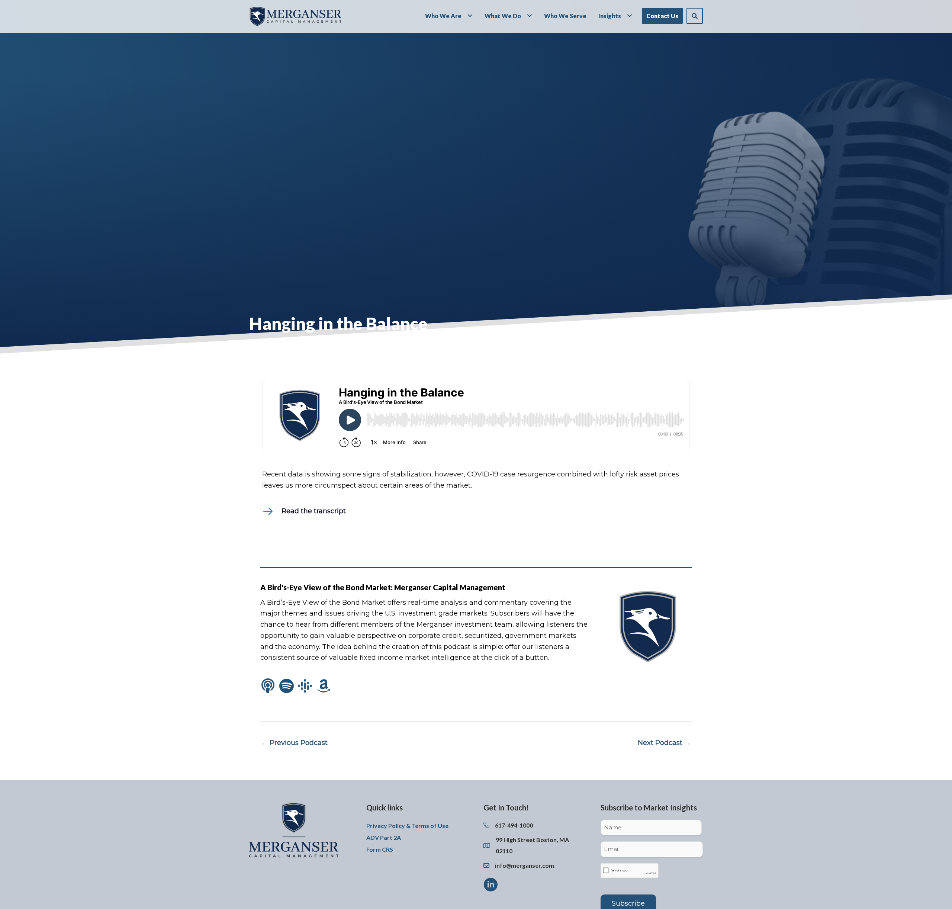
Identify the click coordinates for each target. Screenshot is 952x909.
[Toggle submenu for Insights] (629, 15)
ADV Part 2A (383, 837)
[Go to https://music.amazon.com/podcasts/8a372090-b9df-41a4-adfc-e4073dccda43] (323, 686)
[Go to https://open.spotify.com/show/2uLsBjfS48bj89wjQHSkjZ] (286, 686)
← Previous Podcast (294, 743)
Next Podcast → (664, 743)
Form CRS (379, 849)
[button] (694, 16)
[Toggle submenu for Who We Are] (470, 15)
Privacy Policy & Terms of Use (407, 825)
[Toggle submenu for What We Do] (529, 15)
